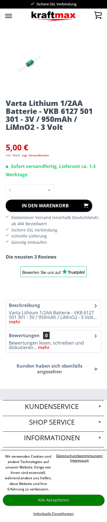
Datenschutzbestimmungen (79, 455)
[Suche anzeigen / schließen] (43, 17)
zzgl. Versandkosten (35, 155)
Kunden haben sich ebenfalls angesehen (49, 369)
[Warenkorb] (98, 16)
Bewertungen (24, 335)
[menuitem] (8, 16)
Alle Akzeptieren (53, 500)
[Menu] (8, 16)
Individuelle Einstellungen (53, 513)
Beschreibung (24, 305)
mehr (15, 322)
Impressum (79, 460)
